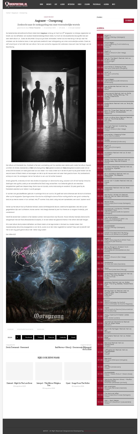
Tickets (106, 39)
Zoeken (99, 17)
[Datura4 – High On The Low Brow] (19, 371)
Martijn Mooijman (35, 28)
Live (56, 4)
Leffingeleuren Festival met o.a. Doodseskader (116, 350)
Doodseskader (109, 226)
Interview (71, 4)
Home (41, 4)
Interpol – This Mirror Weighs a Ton (49, 384)
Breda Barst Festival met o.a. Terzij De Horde (118, 104)
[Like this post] (18, 337)
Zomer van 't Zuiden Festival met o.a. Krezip (118, 181)
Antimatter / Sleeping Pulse (114, 134)
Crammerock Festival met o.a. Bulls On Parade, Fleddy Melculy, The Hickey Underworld (117, 94)
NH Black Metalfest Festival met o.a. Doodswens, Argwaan (118, 167)
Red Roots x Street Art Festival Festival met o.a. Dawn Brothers (116, 195)
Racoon (107, 301)
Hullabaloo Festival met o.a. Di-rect (117, 152)
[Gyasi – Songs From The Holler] (77, 371)
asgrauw (10, 329)
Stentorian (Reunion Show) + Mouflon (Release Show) (118, 380)
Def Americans (110, 386)
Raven (106, 268)
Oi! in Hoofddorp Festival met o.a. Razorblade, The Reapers (116, 174)
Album (62, 4)
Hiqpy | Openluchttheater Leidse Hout (116, 315)
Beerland (107, 358)
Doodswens (108, 262)
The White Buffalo (111, 217)
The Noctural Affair (111, 393)
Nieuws (48, 4)
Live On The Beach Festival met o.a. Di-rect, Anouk (117, 59)
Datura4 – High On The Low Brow (19, 383)
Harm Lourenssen (90, 431)
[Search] (134, 4)
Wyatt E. (107, 35)
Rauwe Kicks (109, 202)
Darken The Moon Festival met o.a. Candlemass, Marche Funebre (117, 160)
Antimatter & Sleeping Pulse (115, 67)
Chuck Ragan (109, 42)
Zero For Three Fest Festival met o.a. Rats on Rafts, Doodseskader (118, 111)
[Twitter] (126, 4)
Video (79, 4)
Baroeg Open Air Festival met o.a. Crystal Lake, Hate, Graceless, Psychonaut (116, 292)
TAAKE (106, 308)
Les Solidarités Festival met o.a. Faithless (116, 87)
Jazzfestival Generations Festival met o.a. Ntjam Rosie (116, 322)
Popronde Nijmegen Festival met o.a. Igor (118, 329)
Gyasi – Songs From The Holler (78, 383)
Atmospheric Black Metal (25, 329)
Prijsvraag (97, 4)
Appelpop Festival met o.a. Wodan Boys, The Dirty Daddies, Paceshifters (118, 283)
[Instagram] (128, 4)
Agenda (106, 4)
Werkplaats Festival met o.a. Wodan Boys (117, 336)
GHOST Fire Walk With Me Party (116, 233)
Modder (107, 140)
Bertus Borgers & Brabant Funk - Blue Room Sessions (116, 247)
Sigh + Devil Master (111, 400)
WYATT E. (107, 72)
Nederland (40, 329)
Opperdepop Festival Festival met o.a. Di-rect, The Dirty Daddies (118, 274)
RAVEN (107, 255)
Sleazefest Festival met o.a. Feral (117, 188)
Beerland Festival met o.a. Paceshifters (114, 343)
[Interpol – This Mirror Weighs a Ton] (48, 371)
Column (87, 4)
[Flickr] (130, 4)
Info (113, 4)
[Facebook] (123, 4)
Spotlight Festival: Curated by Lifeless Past (115, 126)
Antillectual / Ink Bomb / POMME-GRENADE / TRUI (117, 209)
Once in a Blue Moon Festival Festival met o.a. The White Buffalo (118, 118)
